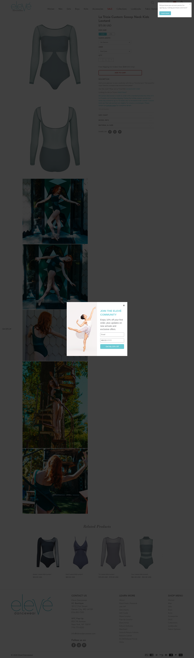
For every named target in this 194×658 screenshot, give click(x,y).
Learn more (165, 13)
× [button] (190, 4)
